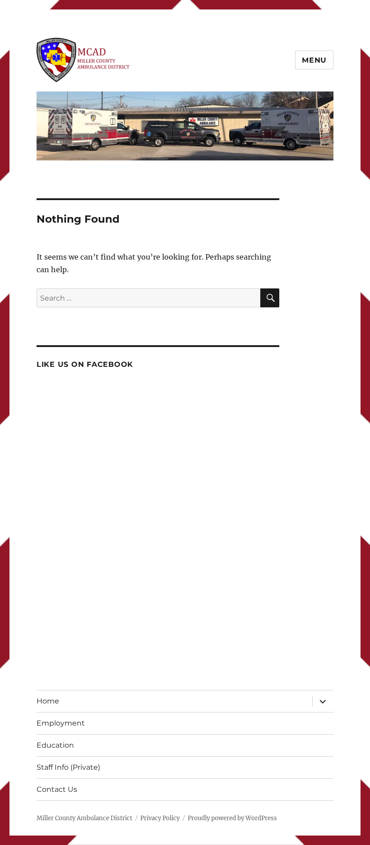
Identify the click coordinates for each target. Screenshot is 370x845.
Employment (61, 723)
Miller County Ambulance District (84, 818)
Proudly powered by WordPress (232, 818)
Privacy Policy (160, 818)
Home (48, 701)
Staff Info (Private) (68, 767)
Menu (314, 60)
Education (55, 745)
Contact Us (57, 789)
